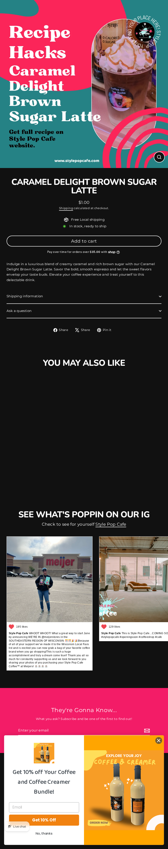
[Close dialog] (158, 740)
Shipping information (25, 296)
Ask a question (19, 311)
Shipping (66, 208)
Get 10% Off (44, 820)
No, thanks (44, 833)
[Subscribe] (146, 730)
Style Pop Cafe (110, 524)
